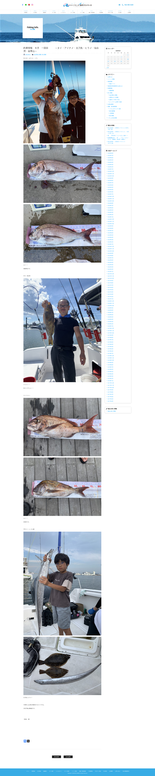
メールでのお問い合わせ (119, 4)
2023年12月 (111, 219)
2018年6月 (110, 369)
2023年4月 (110, 237)
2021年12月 (111, 274)
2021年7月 (110, 285)
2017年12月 (111, 383)
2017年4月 (110, 401)
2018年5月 (110, 371)
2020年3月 (110, 321)
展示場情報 (112, 111)
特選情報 (26, 12)
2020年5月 (110, 317)
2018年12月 (111, 355)
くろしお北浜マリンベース (77, 4)
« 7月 (107, 67)
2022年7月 (110, 258)
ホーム (28, 771)
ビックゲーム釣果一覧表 (115, 102)
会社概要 (129, 12)
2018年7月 (110, 367)
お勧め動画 (110, 104)
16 (128, 59)
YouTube (29, 4)
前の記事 (56, 757)
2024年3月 (110, 212)
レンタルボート (63, 12)
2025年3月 (110, 192)
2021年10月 (111, 278)
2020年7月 (110, 312)
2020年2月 (110, 324)
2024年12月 (111, 196)
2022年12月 (111, 246)
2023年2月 (110, 242)
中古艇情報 (101, 12)
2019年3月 (110, 349)
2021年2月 (110, 296)
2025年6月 (110, 185)
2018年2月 (110, 378)
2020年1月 (110, 326)
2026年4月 (110, 162)
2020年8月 (110, 310)
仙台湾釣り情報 (37, 54)
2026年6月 (110, 157)
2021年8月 (110, 283)
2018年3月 (110, 376)
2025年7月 (110, 182)
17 (108, 61)
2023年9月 (110, 226)
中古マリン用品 (110, 12)
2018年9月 (110, 362)
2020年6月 (110, 314)
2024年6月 (110, 208)
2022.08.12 (28, 54)
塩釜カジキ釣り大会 (114, 99)
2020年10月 (111, 305)
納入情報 (111, 115)
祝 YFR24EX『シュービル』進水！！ (118, 135)
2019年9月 (110, 335)
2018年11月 (111, 358)
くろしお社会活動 (112, 118)
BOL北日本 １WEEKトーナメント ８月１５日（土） (118, 132)
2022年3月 (110, 267)
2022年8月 (110, 255)
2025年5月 (110, 187)
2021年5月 (110, 289)
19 (114, 61)
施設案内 (45, 12)
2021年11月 (111, 276)
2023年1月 (110, 244)
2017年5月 (110, 399)
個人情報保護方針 (126, 771)
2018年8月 (110, 365)
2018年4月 (110, 374)
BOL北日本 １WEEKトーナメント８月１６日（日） (118, 128)
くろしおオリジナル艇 (115, 108)
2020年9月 (110, 308)
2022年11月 (111, 248)
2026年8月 (110, 153)
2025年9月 (110, 178)
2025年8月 (110, 180)
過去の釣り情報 (112, 411)
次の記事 (68, 757)
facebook (22, 4)
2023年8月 (110, 228)
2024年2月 (110, 214)
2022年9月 (110, 253)
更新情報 (110, 81)
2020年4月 (110, 319)
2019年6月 (110, 342)
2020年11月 (111, 303)
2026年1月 (110, 169)
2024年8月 (110, 203)
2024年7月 (110, 205)
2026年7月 (110, 155)
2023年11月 (111, 221)
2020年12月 (111, 301)
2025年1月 (110, 194)
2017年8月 (110, 392)
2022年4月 (110, 264)
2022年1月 (110, 271)
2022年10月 (111, 251)
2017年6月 (110, 396)
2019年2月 (110, 351)
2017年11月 (111, 385)
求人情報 (119, 12)
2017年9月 (110, 390)
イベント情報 (82, 12)
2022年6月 (110, 260)
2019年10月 (111, 333)
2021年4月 (110, 292)
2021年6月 (110, 287)
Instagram (32, 4)
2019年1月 (110, 353)
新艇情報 (111, 90)
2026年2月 (110, 167)
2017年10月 (111, 387)
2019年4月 (110, 346)
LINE (25, 4)
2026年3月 (110, 164)
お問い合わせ (117, 771)
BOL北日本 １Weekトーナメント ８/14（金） (118, 142)
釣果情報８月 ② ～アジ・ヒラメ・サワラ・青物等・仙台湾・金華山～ (118, 138)
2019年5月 (110, 344)
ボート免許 (54, 12)
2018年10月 (111, 360)
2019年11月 (111, 330)
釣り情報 (35, 12)
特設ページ (112, 83)
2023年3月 (110, 239)
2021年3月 (110, 294)
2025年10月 (111, 176)
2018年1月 (110, 380)
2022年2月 (110, 269)
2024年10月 (111, 201)
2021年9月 (110, 280)
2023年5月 (110, 235)
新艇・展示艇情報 (92, 12)
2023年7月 (110, 230)
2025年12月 (111, 171)
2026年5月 (110, 160)
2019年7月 (110, 339)
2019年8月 (110, 337)
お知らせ (110, 77)
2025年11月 (111, 173)
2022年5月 (110, 262)
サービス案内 (73, 12)
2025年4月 (110, 189)
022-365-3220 (128, 5)
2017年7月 (110, 394)
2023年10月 (111, 223)
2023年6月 (110, 233)
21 (121, 61)
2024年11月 (111, 198)
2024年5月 (110, 210)
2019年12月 (111, 328)
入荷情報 (111, 113)
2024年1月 (110, 217)
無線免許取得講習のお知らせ (115, 86)
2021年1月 (110, 299)
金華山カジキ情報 (113, 97)
